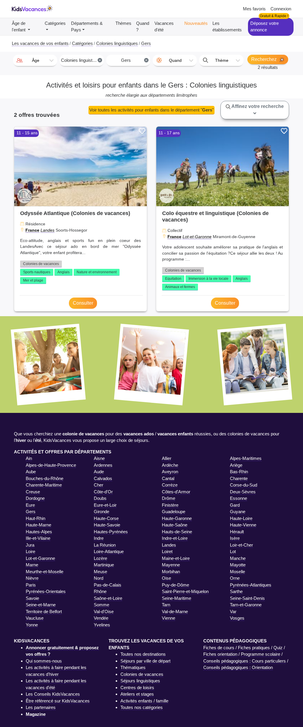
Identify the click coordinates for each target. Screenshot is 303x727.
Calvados (103, 478)
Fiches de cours (218, 647)
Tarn (166, 604)
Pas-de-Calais (107, 584)
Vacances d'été (164, 27)
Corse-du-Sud (243, 484)
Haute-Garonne (177, 518)
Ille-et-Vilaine (38, 538)
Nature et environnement (97, 272)
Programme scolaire (260, 654)
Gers (31, 511)
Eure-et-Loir (105, 505)
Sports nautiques (36, 272)
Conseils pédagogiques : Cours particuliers (244, 660)
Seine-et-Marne (41, 604)
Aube (31, 471)
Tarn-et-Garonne (246, 604)
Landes (47, 230)
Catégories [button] (55, 23)
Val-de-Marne (175, 611)
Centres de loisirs (137, 687)
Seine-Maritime (176, 598)
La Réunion (105, 544)
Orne (235, 578)
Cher (98, 484)
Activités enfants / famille (144, 700)
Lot (233, 551)
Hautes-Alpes (39, 531)
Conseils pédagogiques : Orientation (238, 667)
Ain (29, 458)
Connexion (280, 8)
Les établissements (227, 27)
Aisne (99, 458)
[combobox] (35, 60)
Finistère (170, 505)
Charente (239, 478)
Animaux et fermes (180, 287)
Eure (30, 505)
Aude (99, 471)
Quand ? (142, 27)
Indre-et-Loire (175, 538)
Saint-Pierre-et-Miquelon (185, 591)
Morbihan (171, 571)
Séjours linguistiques (140, 680)
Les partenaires (41, 707)
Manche (238, 558)
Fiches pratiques (254, 647)
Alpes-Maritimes (246, 458)
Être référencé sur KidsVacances (58, 700)
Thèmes (123, 23)
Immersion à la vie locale (208, 279)
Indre (99, 538)
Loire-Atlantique (109, 551)
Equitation (173, 279)
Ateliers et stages (137, 694)
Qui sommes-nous (44, 660)
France (32, 230)
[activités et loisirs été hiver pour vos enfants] (32, 9)
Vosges (237, 618)
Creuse (33, 491)
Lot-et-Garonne (197, 236)
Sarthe (236, 591)
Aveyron (170, 471)
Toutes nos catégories (141, 707)
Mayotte (238, 564)
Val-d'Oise (104, 611)
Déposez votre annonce (264, 27)
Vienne (168, 618)
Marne (32, 564)
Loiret (167, 551)
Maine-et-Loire (176, 558)
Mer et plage (33, 280)
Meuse (100, 571)
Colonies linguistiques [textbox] (82, 60)
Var (233, 611)
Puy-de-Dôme (175, 584)
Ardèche (170, 465)
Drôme (168, 498)
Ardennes (103, 465)
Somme (101, 604)
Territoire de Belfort (44, 611)
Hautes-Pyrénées (111, 531)
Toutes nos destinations (143, 654)
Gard (235, 505)
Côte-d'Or (103, 491)
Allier (166, 458)
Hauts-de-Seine (177, 531)
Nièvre (32, 578)
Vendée (101, 618)
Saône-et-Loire (108, 598)
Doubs (100, 498)
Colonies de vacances (41, 264)
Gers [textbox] (134, 60)
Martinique (104, 564)
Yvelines (102, 624)
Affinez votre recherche (257, 106)
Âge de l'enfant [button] (19, 27)
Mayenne (171, 564)
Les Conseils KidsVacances (53, 694)
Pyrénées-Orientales (46, 591)
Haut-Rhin (35, 518)
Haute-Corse (106, 518)
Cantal (168, 478)
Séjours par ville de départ (145, 660)
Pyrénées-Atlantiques (250, 584)
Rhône (100, 591)
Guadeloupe (173, 511)
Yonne (32, 624)
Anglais (63, 272)
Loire (30, 551)
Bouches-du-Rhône (44, 478)
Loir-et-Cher (241, 544)
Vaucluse (34, 618)
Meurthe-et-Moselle (44, 571)
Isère (235, 538)
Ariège (236, 465)
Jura (30, 544)
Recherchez (264, 59)
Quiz (278, 647)
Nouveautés (196, 23)
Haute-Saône (174, 524)
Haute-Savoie (107, 524)
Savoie (32, 598)
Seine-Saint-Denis (247, 598)
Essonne (238, 498)
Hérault (237, 531)
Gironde (101, 511)
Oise (166, 578)
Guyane (237, 511)
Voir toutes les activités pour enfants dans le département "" (151, 109)
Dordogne (35, 498)
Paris (31, 584)
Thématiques (133, 667)
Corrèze (170, 484)
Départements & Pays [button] (87, 27)
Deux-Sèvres (243, 491)
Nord (98, 578)
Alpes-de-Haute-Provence (51, 465)
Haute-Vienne (243, 524)
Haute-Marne (38, 524)
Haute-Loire (241, 518)
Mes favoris (254, 8)
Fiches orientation (220, 654)
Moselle (237, 571)
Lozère (100, 558)
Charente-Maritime (44, 484)
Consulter (83, 303)
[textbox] (35, 60)
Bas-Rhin (239, 471)
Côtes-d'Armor (176, 491)
